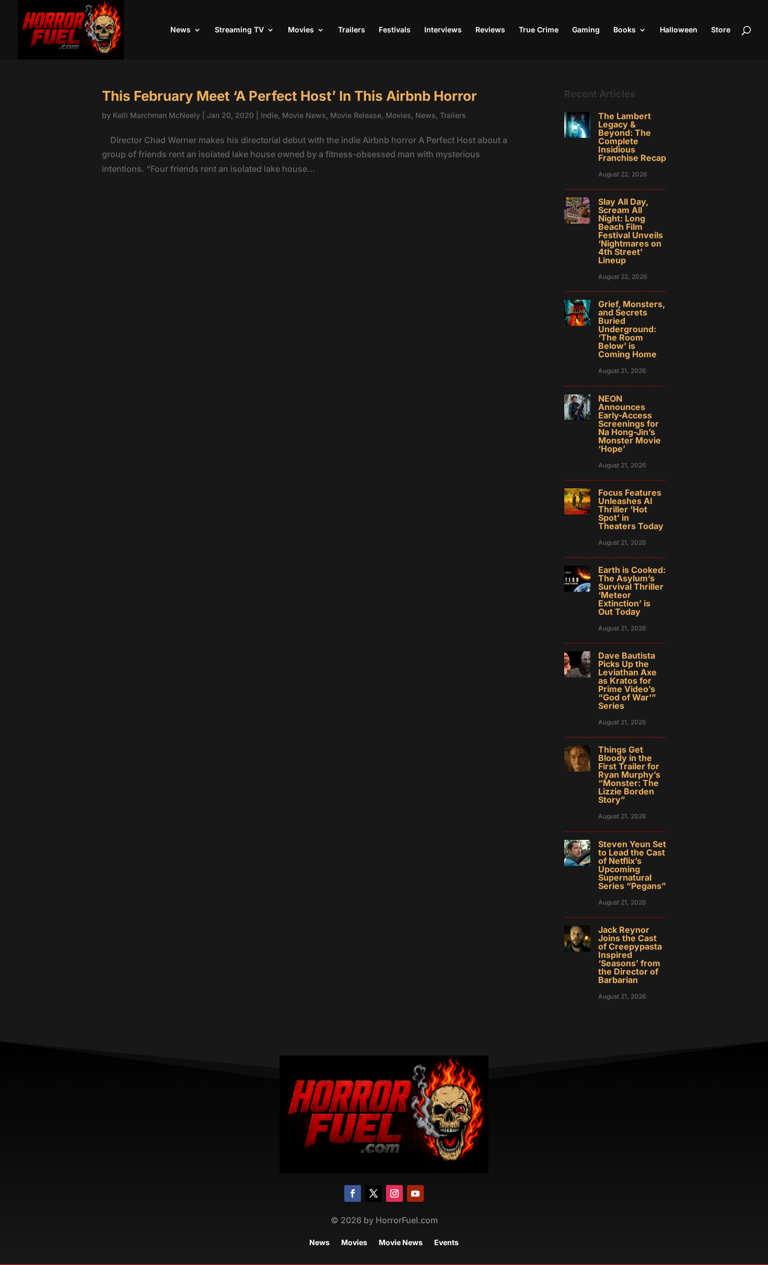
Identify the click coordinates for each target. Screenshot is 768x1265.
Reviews (490, 30)
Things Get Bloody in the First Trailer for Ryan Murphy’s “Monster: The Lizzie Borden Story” (629, 774)
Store (720, 30)
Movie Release (355, 115)
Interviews (443, 30)
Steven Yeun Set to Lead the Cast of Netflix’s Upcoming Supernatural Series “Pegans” (632, 865)
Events (446, 1243)
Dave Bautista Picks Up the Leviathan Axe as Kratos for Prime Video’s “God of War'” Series (627, 680)
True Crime (538, 30)
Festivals (395, 30)
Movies (301, 30)
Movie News (304, 115)
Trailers (351, 30)
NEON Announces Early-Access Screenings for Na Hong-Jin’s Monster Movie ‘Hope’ (629, 423)
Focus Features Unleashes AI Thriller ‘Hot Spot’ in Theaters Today (631, 509)
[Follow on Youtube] (415, 1193)
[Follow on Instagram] (394, 1193)
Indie (269, 115)
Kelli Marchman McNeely (156, 115)
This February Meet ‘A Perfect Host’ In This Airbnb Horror (289, 96)
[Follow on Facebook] (352, 1193)
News (180, 30)
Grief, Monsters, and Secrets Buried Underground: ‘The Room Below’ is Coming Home (631, 329)
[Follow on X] (373, 1193)
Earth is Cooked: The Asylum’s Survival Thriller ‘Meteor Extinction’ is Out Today (632, 591)
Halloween (678, 30)
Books (624, 30)
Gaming (586, 30)
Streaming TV (239, 30)
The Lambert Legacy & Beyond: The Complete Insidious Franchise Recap (632, 137)
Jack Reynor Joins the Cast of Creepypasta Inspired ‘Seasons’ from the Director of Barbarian (630, 954)
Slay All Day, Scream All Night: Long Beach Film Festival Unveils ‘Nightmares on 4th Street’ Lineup (630, 230)
